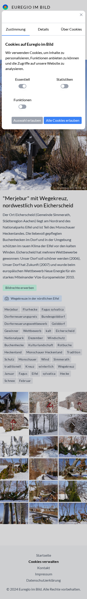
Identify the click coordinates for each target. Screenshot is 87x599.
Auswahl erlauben (27, 120)
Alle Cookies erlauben (62, 120)
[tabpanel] (43, 82)
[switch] (22, 86)
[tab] (16, 29)
